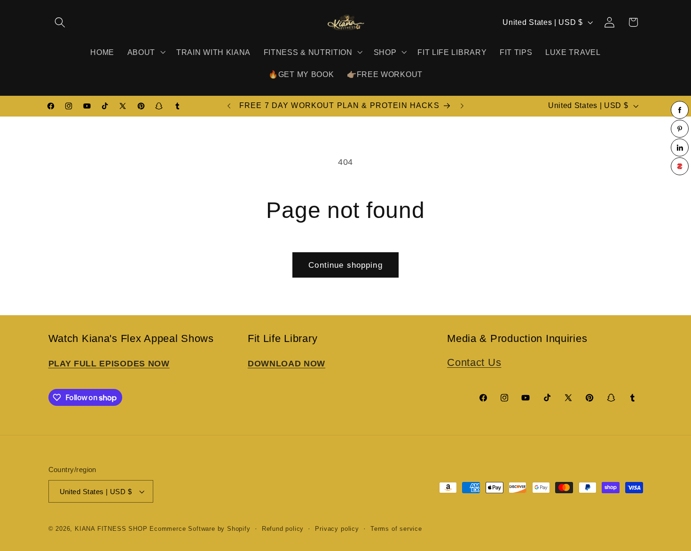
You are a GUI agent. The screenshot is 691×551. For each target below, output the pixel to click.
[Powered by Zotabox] (680, 166)
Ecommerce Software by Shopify (199, 529)
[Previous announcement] (229, 106)
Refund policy (283, 529)
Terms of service (396, 529)
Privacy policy (337, 529)
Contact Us (474, 362)
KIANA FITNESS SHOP (111, 529)
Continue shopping (345, 265)
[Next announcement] (462, 106)
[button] (60, 22)
